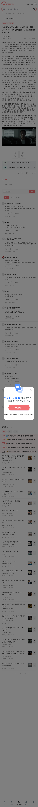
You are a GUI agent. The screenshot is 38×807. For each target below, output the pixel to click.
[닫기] (31, 390)
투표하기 (19, 407)
